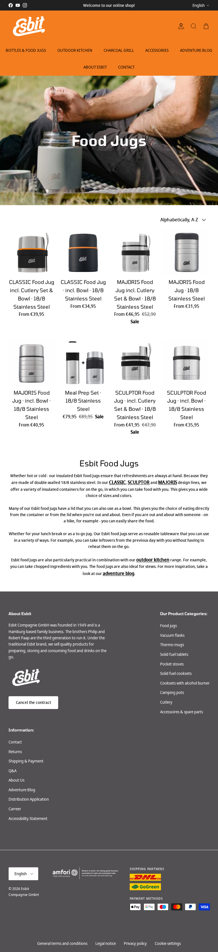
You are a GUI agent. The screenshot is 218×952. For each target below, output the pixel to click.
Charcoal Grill (119, 50)
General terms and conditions (62, 943)
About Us (16, 780)
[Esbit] (28, 26)
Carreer (15, 809)
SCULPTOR (139, 482)
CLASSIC (117, 482)
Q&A (12, 771)
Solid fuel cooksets (176, 673)
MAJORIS (167, 482)
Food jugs (168, 626)
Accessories (157, 50)
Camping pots (172, 692)
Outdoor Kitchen (74, 50)
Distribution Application (29, 799)
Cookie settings (168, 943)
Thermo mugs (172, 645)
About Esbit (95, 67)
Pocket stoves (172, 664)
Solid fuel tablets (174, 654)
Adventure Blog (196, 50)
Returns (15, 752)
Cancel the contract (33, 702)
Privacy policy (135, 943)
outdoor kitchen (152, 560)
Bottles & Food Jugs (26, 50)
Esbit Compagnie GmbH (24, 891)
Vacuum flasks (172, 635)
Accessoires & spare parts (181, 712)
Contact (126, 67)
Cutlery (166, 702)
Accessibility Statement (28, 818)
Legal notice (105, 943)
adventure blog (118, 573)
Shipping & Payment (26, 761)
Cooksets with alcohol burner (184, 683)
